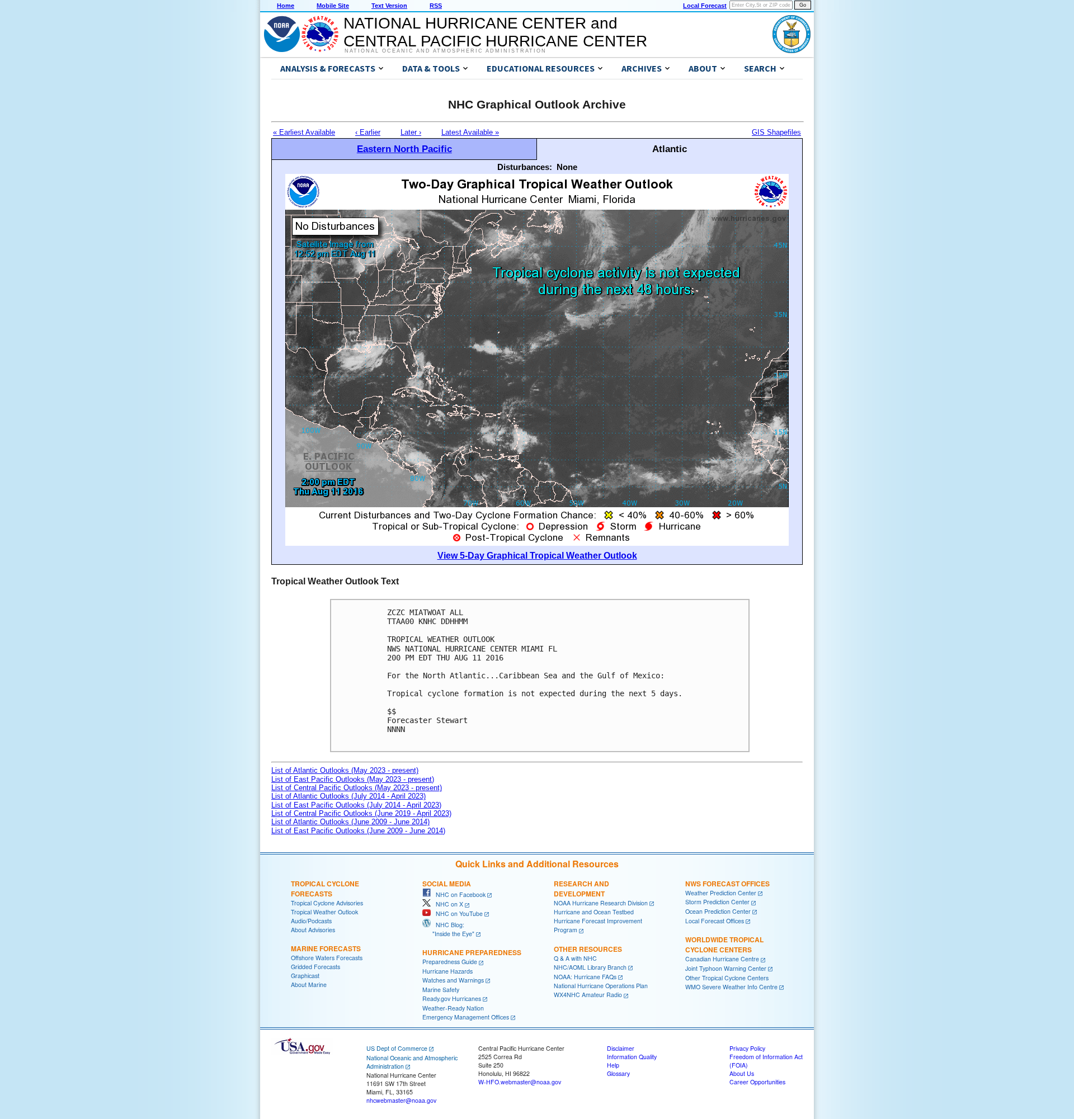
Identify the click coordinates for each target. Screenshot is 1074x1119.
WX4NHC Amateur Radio (588, 994)
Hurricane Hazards (447, 971)
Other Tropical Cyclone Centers (727, 978)
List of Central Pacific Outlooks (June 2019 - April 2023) (361, 813)
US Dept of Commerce (396, 1048)
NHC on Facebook (458, 894)
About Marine (309, 984)
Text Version (389, 5)
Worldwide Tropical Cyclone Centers (724, 944)
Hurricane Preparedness (471, 952)
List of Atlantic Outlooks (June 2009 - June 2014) (350, 822)
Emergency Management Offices (465, 1017)
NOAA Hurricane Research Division (601, 903)
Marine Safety (440, 989)
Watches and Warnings (453, 980)
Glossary (618, 1073)
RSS (436, 5)
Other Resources (588, 949)
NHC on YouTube (457, 913)
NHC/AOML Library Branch (590, 967)
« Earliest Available (304, 132)
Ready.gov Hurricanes (451, 998)
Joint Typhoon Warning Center (725, 968)
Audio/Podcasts (311, 921)
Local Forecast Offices (714, 921)
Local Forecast (705, 5)
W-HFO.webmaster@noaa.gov (519, 1082)
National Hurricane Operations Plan (601, 985)
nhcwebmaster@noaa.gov (401, 1100)
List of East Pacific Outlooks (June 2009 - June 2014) (358, 831)
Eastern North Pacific (404, 148)
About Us (741, 1073)
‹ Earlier (367, 132)
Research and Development (581, 889)
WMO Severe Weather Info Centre (731, 987)
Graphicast (305, 975)
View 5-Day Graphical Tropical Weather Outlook (537, 555)
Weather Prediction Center (720, 893)
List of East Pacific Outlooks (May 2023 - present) (352, 779)
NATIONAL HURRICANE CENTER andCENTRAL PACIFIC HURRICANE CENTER (495, 32)
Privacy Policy (747, 1048)
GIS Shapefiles (776, 132)
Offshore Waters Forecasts (326, 957)
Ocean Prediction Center (718, 911)
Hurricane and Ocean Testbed (594, 912)
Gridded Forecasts (315, 966)
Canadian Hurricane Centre (722, 959)
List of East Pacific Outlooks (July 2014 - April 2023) (356, 805)
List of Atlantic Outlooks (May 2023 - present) (344, 770)
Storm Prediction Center (717, 902)
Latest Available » (470, 132)
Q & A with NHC (575, 958)
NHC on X (447, 904)
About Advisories (313, 930)
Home (285, 5)
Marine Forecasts (326, 948)
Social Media (446, 884)
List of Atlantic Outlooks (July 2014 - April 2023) (348, 796)
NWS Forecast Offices (727, 884)
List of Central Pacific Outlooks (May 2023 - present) (356, 787)
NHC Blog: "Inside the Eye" (448, 929)
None (567, 167)
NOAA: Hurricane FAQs (585, 976)
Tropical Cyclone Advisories (327, 903)
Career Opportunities (757, 1082)
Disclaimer (620, 1048)
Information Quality (632, 1056)
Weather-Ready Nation (453, 1008)
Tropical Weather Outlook (324, 912)
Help (613, 1065)
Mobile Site (333, 5)
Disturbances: (524, 167)
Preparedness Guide (449, 961)
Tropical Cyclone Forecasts (325, 889)
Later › (411, 132)
